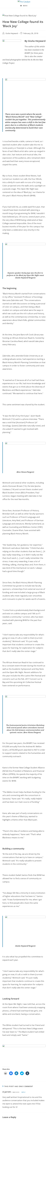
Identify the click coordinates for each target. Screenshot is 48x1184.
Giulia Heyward (11, 33)
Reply (24, 1092)
